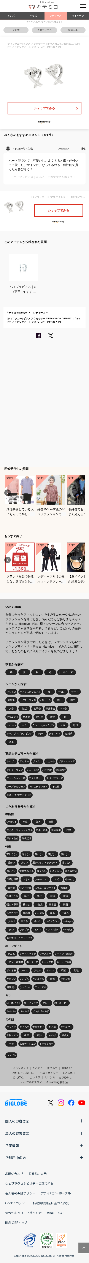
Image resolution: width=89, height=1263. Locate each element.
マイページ (78, 15)
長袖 (65, 896)
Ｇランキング (21, 1068)
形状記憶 (26, 838)
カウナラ (35, 1077)
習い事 (39, 716)
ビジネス (11, 691)
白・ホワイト (13, 1003)
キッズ (33, 15)
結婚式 (68, 733)
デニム (11, 953)
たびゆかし (65, 1077)
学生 (11, 1043)
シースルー (45, 953)
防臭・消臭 (42, 830)
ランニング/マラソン (43, 725)
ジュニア (11, 1027)
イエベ (65, 912)
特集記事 (73, 30)
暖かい (11, 862)
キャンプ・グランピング (19, 733)
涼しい (24, 862)
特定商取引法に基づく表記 (51, 1203)
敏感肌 (26, 912)
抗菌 (69, 830)
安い (11, 929)
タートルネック (27, 953)
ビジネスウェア (66, 761)
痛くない (42, 871)
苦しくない (12, 854)
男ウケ (37, 921)
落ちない (67, 862)
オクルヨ (52, 1068)
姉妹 (39, 1035)
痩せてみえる (26, 871)
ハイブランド (52, 921)
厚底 (52, 912)
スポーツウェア (54, 778)
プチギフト (66, 1027)
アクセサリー (36, 778)
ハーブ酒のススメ (31, 1082)
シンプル (24, 978)
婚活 (24, 708)
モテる (24, 921)
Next (81, 492)
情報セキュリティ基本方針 (23, 1213)
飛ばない (52, 854)
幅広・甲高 (12, 904)
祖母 (26, 1035)
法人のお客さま (17, 1133)
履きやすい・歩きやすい (45, 862)
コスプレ (11, 1055)
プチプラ (24, 929)
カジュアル (38, 978)
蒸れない (39, 854)
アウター (24, 761)
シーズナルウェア (15, 786)
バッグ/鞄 (47, 770)
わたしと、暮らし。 (24, 1072)
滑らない (26, 854)
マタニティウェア (38, 786)
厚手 (26, 896)
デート (74, 691)
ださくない (56, 871)
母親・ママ (12, 1035)
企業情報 (12, 1145)
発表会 (26, 716)
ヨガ (62, 725)
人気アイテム (44, 30)
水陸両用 (56, 830)
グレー (46, 1003)
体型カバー (12, 912)
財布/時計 (61, 770)
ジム (24, 725)
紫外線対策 (71, 871)
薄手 (39, 896)
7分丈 (40, 904)
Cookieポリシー (16, 1203)
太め (57, 879)
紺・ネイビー (61, 1003)
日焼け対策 (12, 879)
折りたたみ (12, 896)
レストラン (45, 700)
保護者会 (50, 708)
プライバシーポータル (56, 1193)
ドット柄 (11, 970)
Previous (7, 492)
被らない (11, 871)
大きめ (26, 879)
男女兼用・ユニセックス (19, 938)
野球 (75, 725)
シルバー (11, 1011)
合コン (61, 691)
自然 (52, 978)
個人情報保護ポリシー (20, 1193)
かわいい (11, 978)
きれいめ (65, 978)
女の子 (52, 1035)
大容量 (11, 887)
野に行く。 (19, 1077)
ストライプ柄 (64, 962)
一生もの (68, 921)
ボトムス (37, 761)
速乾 (51, 821)
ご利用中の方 (15, 1157)
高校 (72, 700)
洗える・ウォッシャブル (19, 830)
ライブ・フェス (27, 700)
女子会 (37, 708)
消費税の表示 (38, 1173)
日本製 (52, 904)
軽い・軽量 (25, 887)
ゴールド (24, 1011)
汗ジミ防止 (12, 838)
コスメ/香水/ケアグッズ (19, 795)
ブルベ (11, 921)
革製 (63, 970)
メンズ (11, 15)
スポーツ (11, 725)
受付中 (16, 30)
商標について (56, 1213)
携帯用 (64, 887)
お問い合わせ (14, 1173)
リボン (50, 970)
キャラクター (46, 1043)
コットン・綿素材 (63, 953)
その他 (55, 786)
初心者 (52, 1027)
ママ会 (63, 708)
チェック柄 (47, 962)
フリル (37, 970)
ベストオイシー (49, 1072)
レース (24, 970)
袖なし (26, 904)
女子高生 (24, 1027)
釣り (40, 733)
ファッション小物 (15, 778)
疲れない (65, 854)
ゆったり (70, 879)
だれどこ (38, 1068)
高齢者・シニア (27, 1043)
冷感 (25, 821)
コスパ (37, 929)
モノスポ (67, 1072)
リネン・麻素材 (14, 962)
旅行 (59, 700)
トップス (11, 761)
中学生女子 (38, 1027)
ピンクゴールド (40, 1011)
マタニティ (12, 716)
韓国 (65, 904)
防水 (38, 821)
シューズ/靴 (32, 770)
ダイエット (55, 733)
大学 (11, 708)
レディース (56, 15)
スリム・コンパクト (45, 887)
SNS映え (68, 929)
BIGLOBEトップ (16, 1222)
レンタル (39, 912)
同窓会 (11, 700)
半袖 (52, 896)
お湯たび (67, 1068)
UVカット (11, 821)
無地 (76, 970)
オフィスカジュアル (30, 691)
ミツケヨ (49, 1077)
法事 (11, 742)
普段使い (11, 987)
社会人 (65, 1035)
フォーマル (40, 987)
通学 (52, 716)
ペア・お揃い (52, 929)
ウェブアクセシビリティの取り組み (29, 1183)
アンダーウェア (14, 770)
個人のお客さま (17, 1121)
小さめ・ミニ (42, 879)
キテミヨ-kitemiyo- (17, 312)
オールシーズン (66, 672)
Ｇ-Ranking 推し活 (57, 1082)
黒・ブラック (31, 1003)
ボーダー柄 (32, 962)
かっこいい (25, 987)
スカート (50, 761)
